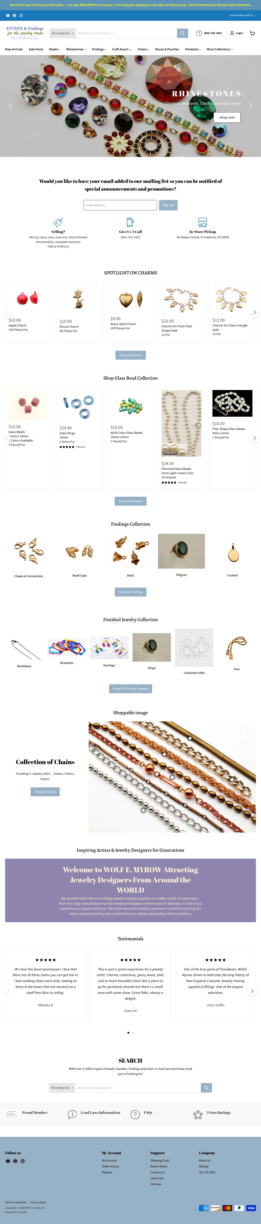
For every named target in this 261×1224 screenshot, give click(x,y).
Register (107, 1172)
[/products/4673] (232, 403)
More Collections (219, 49)
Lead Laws (157, 1178)
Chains (143, 49)
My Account (109, 1160)
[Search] (182, 33)
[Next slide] (250, 106)
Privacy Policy (38, 1202)
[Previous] (6, 312)
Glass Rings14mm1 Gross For (67, 437)
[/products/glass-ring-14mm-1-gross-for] (80, 405)
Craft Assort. (121, 49)
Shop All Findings (131, 592)
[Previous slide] (11, 106)
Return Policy (158, 1166)
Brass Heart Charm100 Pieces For (123, 326)
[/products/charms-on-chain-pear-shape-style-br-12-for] (181, 299)
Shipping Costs (159, 1160)
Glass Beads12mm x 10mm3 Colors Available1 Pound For (21, 438)
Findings (98, 49)
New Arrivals (14, 49)
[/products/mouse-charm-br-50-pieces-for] (80, 300)
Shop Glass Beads (130, 501)
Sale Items (36, 49)
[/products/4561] (29, 405)
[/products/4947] (130, 405)
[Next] (254, 312)
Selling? (204, 1166)
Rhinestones (75, 49)
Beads (54, 49)
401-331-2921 (207, 1172)
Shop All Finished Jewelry (130, 689)
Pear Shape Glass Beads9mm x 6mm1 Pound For (228, 433)
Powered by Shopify (16, 1212)
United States (241, 15)
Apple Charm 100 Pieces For (18, 327)
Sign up (168, 205)
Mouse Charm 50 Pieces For (69, 328)
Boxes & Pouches (167, 49)
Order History (110, 1166)
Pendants (192, 49)
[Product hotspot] (164, 754)
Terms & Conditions (15, 1202)
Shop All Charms (130, 355)
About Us (204, 1160)
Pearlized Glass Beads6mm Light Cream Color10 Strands (177, 473)
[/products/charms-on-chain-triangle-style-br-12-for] (232, 299)
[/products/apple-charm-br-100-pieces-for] (29, 299)
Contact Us (157, 1172)
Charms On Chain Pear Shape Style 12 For (176, 330)
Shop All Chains (45, 792)
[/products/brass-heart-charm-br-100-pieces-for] (130, 298)
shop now (227, 117)
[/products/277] (181, 423)
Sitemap (155, 1184)
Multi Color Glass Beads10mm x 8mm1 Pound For (127, 437)
